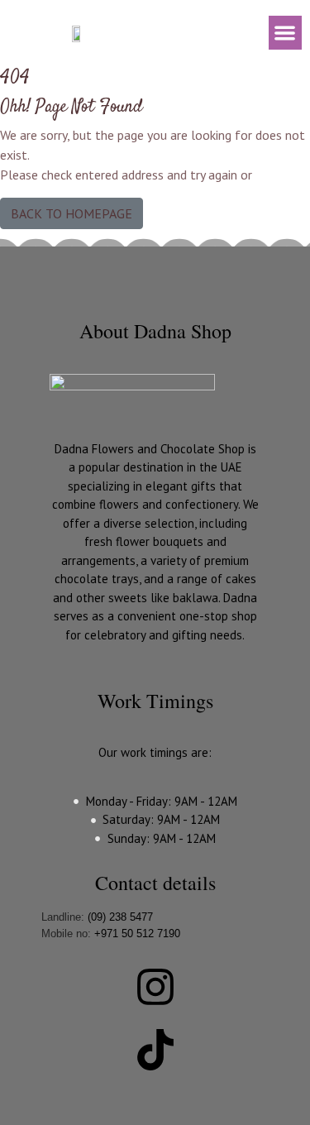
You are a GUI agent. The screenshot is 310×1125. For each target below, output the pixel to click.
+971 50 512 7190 (137, 933)
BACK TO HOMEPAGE (71, 213)
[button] (286, 33)
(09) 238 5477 (120, 917)
